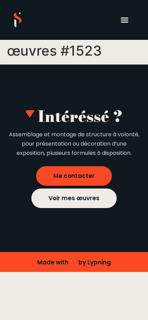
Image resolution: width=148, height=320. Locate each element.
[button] (124, 20)
